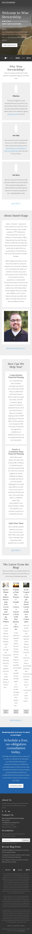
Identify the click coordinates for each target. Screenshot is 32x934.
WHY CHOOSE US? (22, 45)
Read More (6, 712)
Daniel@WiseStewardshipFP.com (11, 822)
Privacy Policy (16, 925)
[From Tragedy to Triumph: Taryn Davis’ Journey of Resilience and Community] (26, 585)
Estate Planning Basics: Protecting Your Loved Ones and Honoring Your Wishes (6, 605)
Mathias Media (22, 930)
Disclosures (22, 925)
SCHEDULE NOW (16, 786)
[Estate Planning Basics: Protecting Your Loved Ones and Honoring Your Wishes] (6, 585)
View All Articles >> (16, 720)
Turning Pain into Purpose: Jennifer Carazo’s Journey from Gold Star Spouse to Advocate (16, 609)
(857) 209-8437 (6, 820)
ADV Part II (9, 925)
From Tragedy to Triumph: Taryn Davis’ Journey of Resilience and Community (26, 605)
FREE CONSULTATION (10, 45)
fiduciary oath (12, 114)
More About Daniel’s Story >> (16, 348)
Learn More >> (16, 203)
